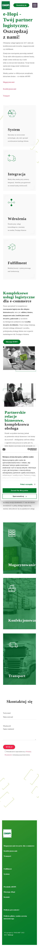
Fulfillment (8, 869)
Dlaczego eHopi (9, 892)
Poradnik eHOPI (10, 887)
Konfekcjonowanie (9, 89)
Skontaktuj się (21, 5)
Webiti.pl (10, 935)
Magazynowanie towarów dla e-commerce (19, 846)
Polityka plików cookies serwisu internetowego (15, 917)
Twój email (7, 713)
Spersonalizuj (18, 496)
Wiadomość (7, 726)
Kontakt (7, 897)
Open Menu (34, 5)
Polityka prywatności (11, 910)
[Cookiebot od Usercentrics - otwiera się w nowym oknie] (28, 449)
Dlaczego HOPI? (12, 342)
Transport (6, 96)
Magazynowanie (8, 82)
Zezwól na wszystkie (19, 490)
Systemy (7, 874)
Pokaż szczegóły (26, 484)
